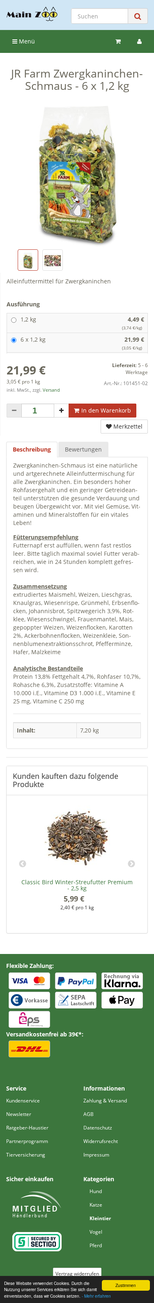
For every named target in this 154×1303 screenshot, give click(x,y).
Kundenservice (23, 1100)
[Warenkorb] (118, 41)
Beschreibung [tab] (32, 449)
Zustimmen (125, 1285)
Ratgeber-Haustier (27, 1127)
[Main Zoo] (32, 14)
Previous (22, 864)
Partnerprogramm (27, 1141)
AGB (88, 1114)
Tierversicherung (25, 1154)
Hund (96, 1191)
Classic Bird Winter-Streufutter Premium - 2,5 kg (77, 885)
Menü (26, 41)
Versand (51, 390)
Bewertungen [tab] (83, 449)
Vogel (96, 1231)
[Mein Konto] (139, 41)
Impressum (96, 1154)
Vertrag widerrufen (77, 1273)
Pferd (96, 1245)
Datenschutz (97, 1127)
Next (131, 864)
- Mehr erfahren (96, 1296)
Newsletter (18, 1114)
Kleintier (100, 1218)
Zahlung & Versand (105, 1100)
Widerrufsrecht (100, 1141)
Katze (96, 1204)
